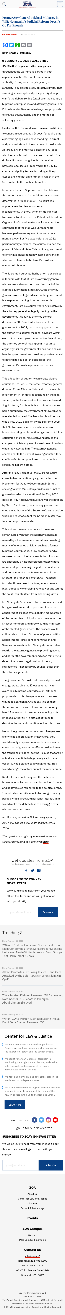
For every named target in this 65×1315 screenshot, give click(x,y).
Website (32, 1234)
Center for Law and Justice (32, 1198)
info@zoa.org (32, 1255)
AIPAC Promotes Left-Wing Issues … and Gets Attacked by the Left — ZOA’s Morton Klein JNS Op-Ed (32, 975)
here (46, 841)
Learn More (15, 1104)
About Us (32, 1193)
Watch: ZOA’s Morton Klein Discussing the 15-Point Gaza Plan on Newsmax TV (31, 1020)
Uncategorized (9, 34)
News (4, 941)
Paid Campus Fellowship (32, 1239)
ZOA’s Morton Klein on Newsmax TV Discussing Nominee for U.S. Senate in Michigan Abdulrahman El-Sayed (32, 999)
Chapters (32, 1203)
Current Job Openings (32, 1208)
